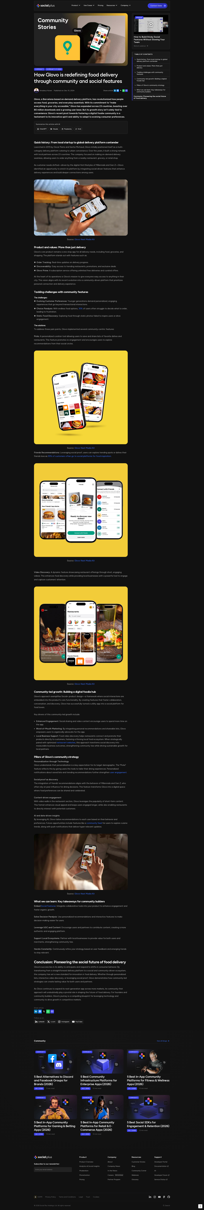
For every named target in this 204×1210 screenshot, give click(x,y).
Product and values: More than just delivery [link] (149, 67)
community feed (94, 823)
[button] (76, 6)
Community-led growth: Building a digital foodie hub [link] (152, 80)
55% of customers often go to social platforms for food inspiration (79, 456)
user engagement (118, 772)
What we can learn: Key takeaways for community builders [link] (151, 91)
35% (81, 308)
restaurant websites (66, 742)
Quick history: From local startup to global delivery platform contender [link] (152, 60)
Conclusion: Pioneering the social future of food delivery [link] (150, 97)
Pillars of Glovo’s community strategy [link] (150, 85)
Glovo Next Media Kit (84, 239)
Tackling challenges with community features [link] (150, 73)
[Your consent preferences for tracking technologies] (200, 1206)
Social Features (48, 906)
